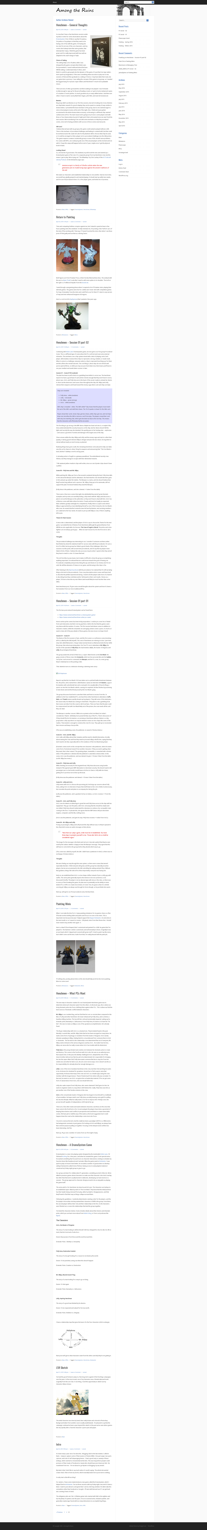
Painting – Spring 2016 (126, 42)
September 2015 (124, 92)
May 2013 (122, 122)
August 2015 (122, 95)
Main (63, 209)
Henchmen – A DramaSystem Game (74, 1145)
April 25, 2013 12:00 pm (62, 347)
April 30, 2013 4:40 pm (62, 29)
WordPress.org (123, 175)
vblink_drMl (122, 69)
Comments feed (124, 172)
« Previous (59, 1512)
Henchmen (86, 209)
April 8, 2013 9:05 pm (62, 1449)
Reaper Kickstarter (95, 918)
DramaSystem (60, 39)
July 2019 (121, 84)
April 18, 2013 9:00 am (62, 998)
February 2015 (123, 103)
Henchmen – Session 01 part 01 (72, 601)
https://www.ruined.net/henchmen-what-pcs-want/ (75, 617)
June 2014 (122, 110)
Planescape (122, 145)
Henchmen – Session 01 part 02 (72, 342)
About (55, 2)
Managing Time (132, 65)
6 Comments (74, 1149)
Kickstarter (77, 985)
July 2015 (121, 99)
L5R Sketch (62, 1367)
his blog (64, 1156)
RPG (84, 1505)
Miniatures (65, 335)
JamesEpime (122, 72)
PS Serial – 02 (123, 31)
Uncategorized (123, 152)
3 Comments (75, 347)
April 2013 (122, 126)
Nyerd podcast (73, 570)
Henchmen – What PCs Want (70, 993)
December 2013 (124, 118)
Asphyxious (73, 299)
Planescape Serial (124, 38)
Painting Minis (63, 904)
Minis (76, 335)
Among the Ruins (68, 1526)
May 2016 (122, 88)
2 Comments (74, 908)
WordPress (151, 1526)
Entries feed (122, 168)
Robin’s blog (87, 1213)
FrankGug (122, 57)
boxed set (85, 282)
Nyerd (58, 1215)
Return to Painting (65, 217)
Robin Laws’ (69, 352)
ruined (84, 29)
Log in (120, 164)
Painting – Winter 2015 (125, 46)
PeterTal (121, 61)
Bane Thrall (66, 280)
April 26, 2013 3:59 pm (62, 221)
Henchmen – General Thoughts (71, 25)
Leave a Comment (76, 29)
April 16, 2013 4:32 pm (62, 1149)
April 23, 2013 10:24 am (62, 605)
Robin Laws (104, 1154)
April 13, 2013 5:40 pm (62, 1372)
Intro (58, 1444)
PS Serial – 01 (123, 34)
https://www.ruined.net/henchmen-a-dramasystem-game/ (77, 615)
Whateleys (93, 209)
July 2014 (121, 107)
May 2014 (122, 114)
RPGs (66, 209)
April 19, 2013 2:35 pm (62, 908)
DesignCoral (142, 1526)
